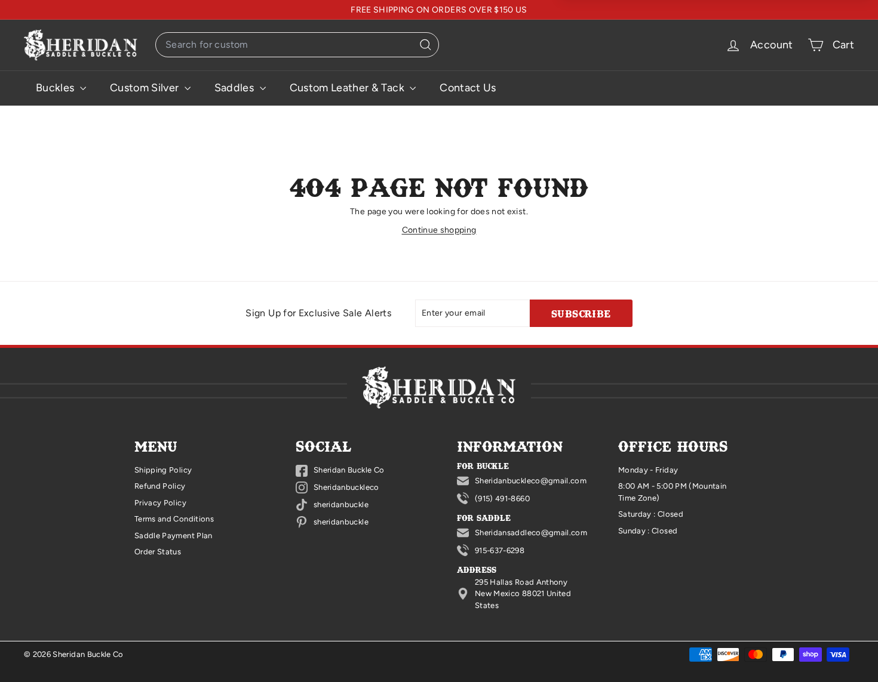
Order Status (157, 551)
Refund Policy (160, 486)
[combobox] (297, 44)
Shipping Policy (163, 469)
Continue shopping (439, 230)
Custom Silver (146, 87)
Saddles (235, 87)
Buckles (56, 87)
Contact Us (468, 87)
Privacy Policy (160, 502)
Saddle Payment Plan (173, 535)
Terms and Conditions (174, 518)
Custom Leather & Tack (348, 87)
